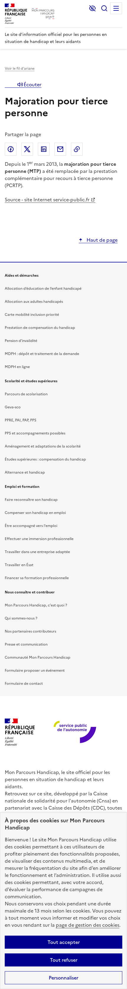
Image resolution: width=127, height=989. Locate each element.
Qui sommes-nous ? (21, 618)
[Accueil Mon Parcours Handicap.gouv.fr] (43, 13)
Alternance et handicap (25, 472)
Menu (116, 8)
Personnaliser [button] (63, 977)
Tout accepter (64, 942)
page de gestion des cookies (87, 925)
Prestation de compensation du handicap (40, 327)
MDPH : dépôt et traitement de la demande (42, 353)
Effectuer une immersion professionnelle (39, 539)
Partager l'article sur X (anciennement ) (27, 149)
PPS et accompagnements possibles (35, 433)
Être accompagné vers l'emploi (31, 525)
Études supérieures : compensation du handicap (45, 459)
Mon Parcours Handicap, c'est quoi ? (36, 605)
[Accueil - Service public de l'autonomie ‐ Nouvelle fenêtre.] (75, 732)
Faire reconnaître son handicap (31, 499)
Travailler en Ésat (19, 565)
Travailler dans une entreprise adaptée (37, 552)
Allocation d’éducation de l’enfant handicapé (43, 288)
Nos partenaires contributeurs (30, 631)
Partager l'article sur (11, 149)
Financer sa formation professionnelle (37, 578)
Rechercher (104, 8)
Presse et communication (26, 644)
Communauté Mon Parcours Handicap (37, 657)
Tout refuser (63, 959)
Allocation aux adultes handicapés (34, 301)
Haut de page (101, 239)
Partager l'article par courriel (60, 149)
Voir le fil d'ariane (20, 68)
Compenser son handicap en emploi (35, 512)
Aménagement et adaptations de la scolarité (43, 446)
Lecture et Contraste (92, 8)
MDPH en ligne (17, 367)
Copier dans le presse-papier (77, 149)
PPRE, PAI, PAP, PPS (20, 420)
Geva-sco (13, 407)
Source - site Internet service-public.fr (47, 199)
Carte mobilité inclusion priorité (32, 314)
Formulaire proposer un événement (35, 670)
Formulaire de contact (24, 683)
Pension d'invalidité (21, 340)
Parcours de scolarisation (26, 394)
